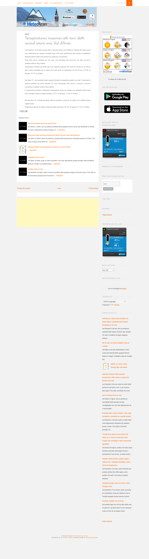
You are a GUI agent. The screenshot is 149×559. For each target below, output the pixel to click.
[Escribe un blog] (23, 111)
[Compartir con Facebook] (26, 111)
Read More (61, 130)
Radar (46, 3)
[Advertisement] (58, 213)
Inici (19, 3)
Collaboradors (56, 3)
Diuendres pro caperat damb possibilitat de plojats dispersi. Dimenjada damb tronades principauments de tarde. (115, 321)
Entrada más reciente (23, 188)
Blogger (123, 288)
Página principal (107, 215)
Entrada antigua (93, 188)
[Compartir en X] (25, 111)
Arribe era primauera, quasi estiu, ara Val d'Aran (42, 123)
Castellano (69, 3)
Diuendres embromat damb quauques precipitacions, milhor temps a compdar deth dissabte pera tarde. (115, 377)
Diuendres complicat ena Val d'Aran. (113, 501)
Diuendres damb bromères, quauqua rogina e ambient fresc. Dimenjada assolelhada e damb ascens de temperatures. (116, 462)
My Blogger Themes (67, 537)
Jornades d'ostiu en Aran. (35, 169)
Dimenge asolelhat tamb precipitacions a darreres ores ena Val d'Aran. (49, 147)
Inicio (59, 188)
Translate (116, 305)
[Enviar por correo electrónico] (21, 111)
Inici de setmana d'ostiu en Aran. (112, 395)
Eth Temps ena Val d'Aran (80, 536)
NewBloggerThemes (92, 537)
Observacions (28, 3)
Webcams (38, 3)
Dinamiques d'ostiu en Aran (36, 157)
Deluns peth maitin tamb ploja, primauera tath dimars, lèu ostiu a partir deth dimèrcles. (54, 135)
